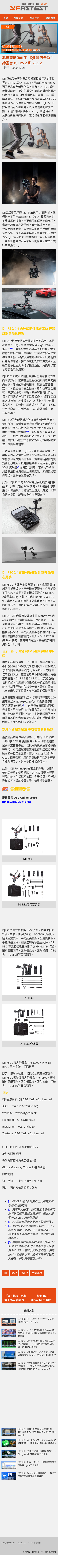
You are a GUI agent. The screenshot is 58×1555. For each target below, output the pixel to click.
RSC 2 (24, 1273)
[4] (9, 1226)
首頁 (5, 17)
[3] (9, 1222)
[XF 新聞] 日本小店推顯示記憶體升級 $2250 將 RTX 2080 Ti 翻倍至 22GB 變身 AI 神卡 (37, 1432)
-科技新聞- (18, 17)
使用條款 (35, 1551)
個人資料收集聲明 (48, 1551)
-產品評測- (34, 17)
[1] (9, 1201)
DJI (6, 1273)
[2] (9, 1209)
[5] (9, 1242)
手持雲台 (37, 1273)
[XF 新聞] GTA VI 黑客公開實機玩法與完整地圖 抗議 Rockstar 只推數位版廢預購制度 (36, 1332)
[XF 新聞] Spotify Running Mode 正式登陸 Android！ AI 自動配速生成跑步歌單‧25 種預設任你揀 (36, 1343)
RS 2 (14, 1273)
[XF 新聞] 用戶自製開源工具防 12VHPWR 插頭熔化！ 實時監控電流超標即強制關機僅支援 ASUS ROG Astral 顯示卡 (37, 1366)
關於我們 (26, 1551)
